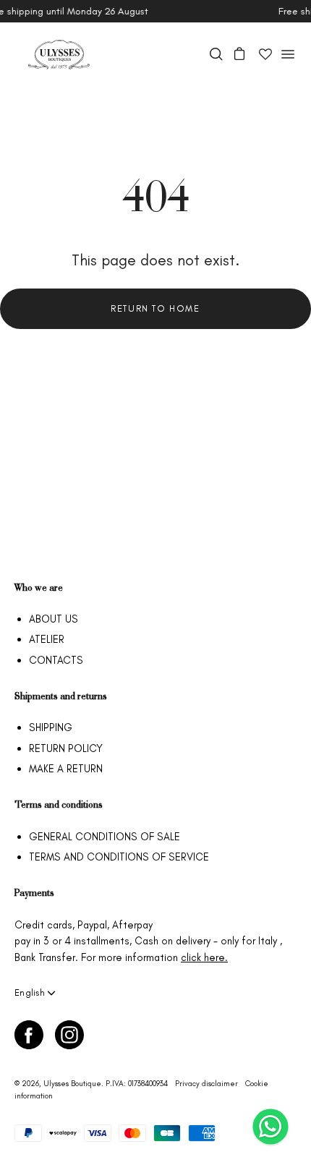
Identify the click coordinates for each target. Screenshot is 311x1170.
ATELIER (46, 639)
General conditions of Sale (104, 836)
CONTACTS (56, 660)
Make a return (66, 768)
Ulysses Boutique (72, 1083)
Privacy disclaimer (206, 1083)
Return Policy (66, 748)
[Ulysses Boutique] (57, 54)
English (29, 992)
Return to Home (155, 308)
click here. (204, 957)
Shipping (50, 727)
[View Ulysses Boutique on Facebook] (28, 1034)
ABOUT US (53, 618)
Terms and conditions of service (119, 856)
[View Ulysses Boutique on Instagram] (69, 1034)
